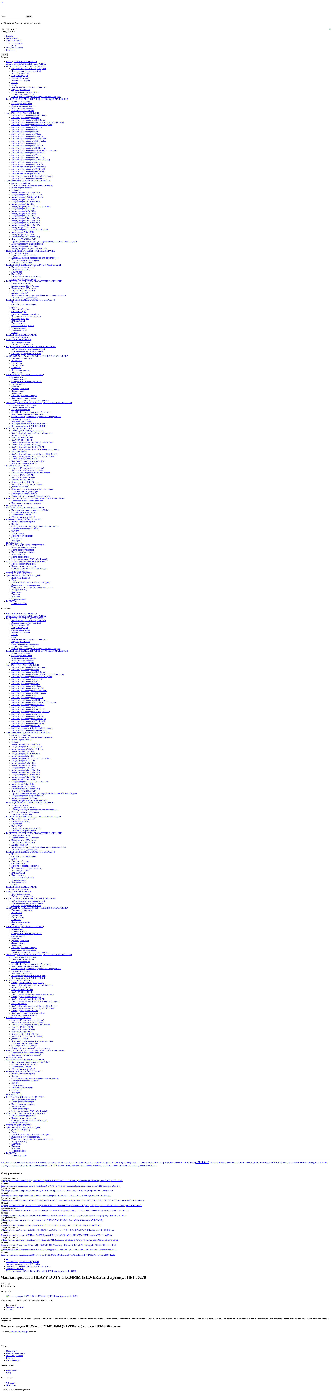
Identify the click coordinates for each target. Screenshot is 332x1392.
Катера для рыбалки (20, 269)
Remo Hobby (308, 1162)
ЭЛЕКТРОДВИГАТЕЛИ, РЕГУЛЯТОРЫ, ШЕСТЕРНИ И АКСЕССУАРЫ (39, 403)
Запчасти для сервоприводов (24, 396)
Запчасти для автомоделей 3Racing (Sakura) (30, 160)
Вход (13, 45)
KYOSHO (217, 1162)
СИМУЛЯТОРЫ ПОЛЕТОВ (18, 339)
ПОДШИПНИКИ (14, 505)
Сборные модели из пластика (24, 512)
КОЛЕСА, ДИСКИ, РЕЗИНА (19, 428)
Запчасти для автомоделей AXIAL (26, 162)
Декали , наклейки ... (20, 487)
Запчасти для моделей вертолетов (26, 353)
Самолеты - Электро (20, 309)
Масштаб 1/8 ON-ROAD (22, 480)
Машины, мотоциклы (21, 101)
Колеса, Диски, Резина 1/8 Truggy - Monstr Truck (32, 442)
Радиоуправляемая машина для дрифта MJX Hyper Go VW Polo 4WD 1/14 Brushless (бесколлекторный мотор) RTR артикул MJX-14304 (60, 1186)
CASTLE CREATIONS (79, 1162)
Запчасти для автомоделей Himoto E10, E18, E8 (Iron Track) (37, 122)
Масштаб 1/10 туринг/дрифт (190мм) (27, 470)
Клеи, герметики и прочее (23, 552)
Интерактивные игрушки (22, 108)
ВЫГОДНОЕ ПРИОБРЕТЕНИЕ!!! (21, 61)
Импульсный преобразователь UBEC (27, 414)
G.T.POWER (140, 1162)
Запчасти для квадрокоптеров (24, 297)
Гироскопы (16, 367)
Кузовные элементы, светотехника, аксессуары (32, 489)
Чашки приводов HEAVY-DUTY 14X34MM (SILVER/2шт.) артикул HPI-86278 (41, 1271)
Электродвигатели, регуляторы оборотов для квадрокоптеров (38, 295)
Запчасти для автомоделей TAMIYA (27, 164)
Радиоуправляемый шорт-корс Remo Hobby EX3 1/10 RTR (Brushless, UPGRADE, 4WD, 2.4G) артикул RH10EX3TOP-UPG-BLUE (58, 1245)
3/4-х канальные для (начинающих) (27, 351)
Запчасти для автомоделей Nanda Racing (29, 178)
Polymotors (293, 1162)
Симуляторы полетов (20, 342)
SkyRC (324, 1162)
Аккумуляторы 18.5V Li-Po (23, 213)
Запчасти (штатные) (15, 1269)
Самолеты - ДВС (18, 311)
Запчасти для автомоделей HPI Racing (28, 148)
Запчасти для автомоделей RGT (25, 143)
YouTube (12, 1385)
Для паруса (16, 393)
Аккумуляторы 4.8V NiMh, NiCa (25, 220)
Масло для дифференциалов (23, 547)
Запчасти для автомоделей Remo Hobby (28, 115)
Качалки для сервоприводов (23, 398)
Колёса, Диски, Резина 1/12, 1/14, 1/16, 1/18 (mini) (33, 456)
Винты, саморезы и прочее (23, 522)
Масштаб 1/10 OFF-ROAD (23, 477)
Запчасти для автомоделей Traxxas (26, 127)
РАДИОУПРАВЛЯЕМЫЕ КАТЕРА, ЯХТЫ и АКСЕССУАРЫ (33, 265)
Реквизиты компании (15, 1353)
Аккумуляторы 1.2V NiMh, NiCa (25, 192)
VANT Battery (86, 1166)
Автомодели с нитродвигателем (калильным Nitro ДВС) (36, 97)
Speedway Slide (12, 1166)
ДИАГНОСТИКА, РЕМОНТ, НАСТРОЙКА (26, 64)
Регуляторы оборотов (20, 410)
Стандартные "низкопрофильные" (26, 382)
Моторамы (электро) (20, 419)
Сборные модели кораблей (23, 517)
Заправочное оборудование (23, 564)
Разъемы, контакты (19, 253)
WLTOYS (107, 1166)
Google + (12, 1383)
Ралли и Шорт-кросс (20, 78)
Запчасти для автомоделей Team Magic (28, 167)
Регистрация (17, 43)
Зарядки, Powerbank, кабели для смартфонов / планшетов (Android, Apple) (44, 241)
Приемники (16, 360)
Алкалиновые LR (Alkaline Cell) (25, 237)
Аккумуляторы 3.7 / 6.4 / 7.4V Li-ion (27, 197)
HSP (167, 1162)
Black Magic (63, 1162)
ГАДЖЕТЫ (11, 601)
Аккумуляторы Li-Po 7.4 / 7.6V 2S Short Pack (31, 206)
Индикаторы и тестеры (21, 188)
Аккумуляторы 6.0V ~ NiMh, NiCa (26, 195)
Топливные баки (18, 328)
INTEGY (202, 1162)
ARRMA (9, 1162)
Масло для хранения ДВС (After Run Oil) (29, 559)
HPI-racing (159, 1162)
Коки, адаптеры (18, 323)
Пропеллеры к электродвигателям (26, 316)
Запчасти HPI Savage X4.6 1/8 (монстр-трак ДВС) (28, 1266)
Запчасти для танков (20, 337)
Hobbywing (190, 1162)
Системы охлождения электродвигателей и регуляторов (36, 417)
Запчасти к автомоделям (22, 536)
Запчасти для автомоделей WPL (25, 132)
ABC (3, 1162)
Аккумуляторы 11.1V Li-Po (23, 209)
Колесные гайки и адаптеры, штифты (28, 461)
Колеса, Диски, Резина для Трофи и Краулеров (32, 433)
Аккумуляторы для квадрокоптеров (27, 244)
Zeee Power (145, 1166)
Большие (15, 386)
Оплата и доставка (14, 48)
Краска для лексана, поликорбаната (27, 501)
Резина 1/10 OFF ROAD (22, 438)
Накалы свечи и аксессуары (23, 566)
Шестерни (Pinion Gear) (21, 421)
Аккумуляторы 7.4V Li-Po (22, 204)
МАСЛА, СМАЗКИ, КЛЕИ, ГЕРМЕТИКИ (25, 545)
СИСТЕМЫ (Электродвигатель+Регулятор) (30, 412)
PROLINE (277, 1162)
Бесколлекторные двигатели (23, 405)
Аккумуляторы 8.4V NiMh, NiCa (25, 223)
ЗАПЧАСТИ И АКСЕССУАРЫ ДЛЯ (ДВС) (30, 582)
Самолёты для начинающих (23, 304)
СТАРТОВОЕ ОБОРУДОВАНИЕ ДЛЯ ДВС (26, 561)
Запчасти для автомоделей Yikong (26, 134)
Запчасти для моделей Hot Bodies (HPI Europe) (31, 176)
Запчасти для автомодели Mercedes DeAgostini (31, 125)
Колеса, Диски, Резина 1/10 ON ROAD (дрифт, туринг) (35, 449)
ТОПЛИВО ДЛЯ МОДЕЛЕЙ (19, 573)
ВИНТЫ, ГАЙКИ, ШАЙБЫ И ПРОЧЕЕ (24, 519)
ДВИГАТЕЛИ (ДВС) (20, 578)
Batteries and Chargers (49, 1162)
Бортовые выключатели (21, 262)
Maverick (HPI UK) (253, 1162)
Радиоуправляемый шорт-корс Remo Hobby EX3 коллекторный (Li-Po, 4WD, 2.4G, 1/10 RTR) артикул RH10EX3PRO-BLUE (56, 1196)
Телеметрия (16, 363)
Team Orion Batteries (69, 1165)
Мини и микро (18, 384)
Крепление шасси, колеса (22, 325)
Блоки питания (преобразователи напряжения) (32, 185)
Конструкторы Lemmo (21, 515)
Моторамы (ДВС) (19, 589)
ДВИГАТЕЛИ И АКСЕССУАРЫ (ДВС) (23, 575)
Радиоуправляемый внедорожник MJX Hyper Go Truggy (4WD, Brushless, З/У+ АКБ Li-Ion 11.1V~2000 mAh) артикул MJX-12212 (58, 1255)
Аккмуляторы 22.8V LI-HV (23, 227)
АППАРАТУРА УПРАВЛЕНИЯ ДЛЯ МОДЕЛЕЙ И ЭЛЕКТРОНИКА (37, 356)
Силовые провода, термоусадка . (25, 260)
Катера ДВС (16, 274)
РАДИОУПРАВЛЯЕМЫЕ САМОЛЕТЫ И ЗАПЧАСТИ (30, 300)
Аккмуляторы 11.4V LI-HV (23, 234)
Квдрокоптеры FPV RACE (23, 290)
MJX (242, 1162)
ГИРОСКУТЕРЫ (19, 603)
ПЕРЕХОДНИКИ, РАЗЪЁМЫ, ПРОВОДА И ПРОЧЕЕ (30, 251)
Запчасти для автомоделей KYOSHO (27, 153)
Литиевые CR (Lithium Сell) (23, 239)
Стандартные (17, 377)
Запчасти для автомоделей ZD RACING (29, 139)
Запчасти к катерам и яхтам (23, 279)
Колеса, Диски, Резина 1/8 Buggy (26, 445)
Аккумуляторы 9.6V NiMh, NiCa (25, 225)
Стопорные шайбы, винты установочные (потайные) (34, 526)
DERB (98, 1162)
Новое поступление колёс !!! (24, 463)
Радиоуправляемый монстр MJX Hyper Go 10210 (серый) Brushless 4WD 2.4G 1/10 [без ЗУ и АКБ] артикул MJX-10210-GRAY (56, 1235)
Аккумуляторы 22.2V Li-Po (23, 216)
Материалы (16, 538)
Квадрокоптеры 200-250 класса (25, 286)
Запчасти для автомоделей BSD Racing (28, 141)
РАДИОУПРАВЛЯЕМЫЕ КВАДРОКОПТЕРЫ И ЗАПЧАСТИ (34, 281)
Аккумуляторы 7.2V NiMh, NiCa (25, 202)
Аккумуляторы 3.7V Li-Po (22, 199)
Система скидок (13, 1360)
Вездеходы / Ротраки (20, 90)
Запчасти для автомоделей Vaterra (26, 155)
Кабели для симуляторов (22, 344)
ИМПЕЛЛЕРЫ (18, 321)
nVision (153, 1166)
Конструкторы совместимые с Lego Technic (30, 510)
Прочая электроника (20, 370)
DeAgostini (106, 1162)
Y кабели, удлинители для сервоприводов (30, 400)
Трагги (14, 83)
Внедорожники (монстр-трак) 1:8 (26, 71)
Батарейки (16, 190)
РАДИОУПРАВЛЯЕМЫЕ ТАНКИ (21, 335)
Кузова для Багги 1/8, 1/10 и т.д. (25, 482)
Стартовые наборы (19, 571)
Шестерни (15, 540)
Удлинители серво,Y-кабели (23, 255)
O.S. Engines (266, 1162)
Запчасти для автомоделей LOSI (25, 174)
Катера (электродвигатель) (23, 267)
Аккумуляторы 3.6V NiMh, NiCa (25, 218)
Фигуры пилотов (19, 330)
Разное (14, 332)
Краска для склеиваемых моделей (26, 503)
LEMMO (226, 1162)
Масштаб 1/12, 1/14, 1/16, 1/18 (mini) (27, 484)
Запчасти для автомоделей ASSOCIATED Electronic (34, 150)
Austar (28, 1162)
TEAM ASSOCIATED (38, 1166)
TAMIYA (24, 1165)
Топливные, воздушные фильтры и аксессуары (32, 587)
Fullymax (131, 1162)
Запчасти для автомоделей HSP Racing (28, 120)
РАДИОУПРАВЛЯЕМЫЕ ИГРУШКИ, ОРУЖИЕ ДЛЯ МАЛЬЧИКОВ (37, 99)
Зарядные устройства (20, 183)
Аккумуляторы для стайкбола (24, 246)
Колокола (15, 594)
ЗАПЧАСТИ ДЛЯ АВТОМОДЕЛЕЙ (22, 113)
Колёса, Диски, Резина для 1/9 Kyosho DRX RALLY (34, 454)
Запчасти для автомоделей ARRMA (27, 146)
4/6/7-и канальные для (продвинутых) (28, 349)
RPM (300, 1162)
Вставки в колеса (19, 452)
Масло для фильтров (20, 557)
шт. (4, 55)
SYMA (318, 1162)
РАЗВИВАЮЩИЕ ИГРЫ (22, 111)
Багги (13, 85)
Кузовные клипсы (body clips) (24, 491)
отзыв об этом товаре (18, 1332)
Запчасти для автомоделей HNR (25, 129)
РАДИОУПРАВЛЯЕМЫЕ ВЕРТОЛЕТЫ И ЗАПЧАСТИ (31, 346)
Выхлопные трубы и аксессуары (25, 585)
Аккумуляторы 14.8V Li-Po (23, 211)
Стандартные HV (19, 379)
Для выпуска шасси (20, 389)
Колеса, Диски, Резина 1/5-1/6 (24, 459)
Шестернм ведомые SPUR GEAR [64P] (28, 426)
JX (211, 1162)
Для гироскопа (17, 391)
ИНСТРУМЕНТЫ (14, 543)
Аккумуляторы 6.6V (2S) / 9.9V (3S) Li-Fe (29, 230)
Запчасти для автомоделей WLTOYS (27, 157)
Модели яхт (16, 272)
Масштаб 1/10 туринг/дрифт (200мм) (27, 468)
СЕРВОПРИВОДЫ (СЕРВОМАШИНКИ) (25, 375)
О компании (11, 1351)
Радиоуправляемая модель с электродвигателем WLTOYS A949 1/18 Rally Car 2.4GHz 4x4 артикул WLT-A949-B (50, 1225)
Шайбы (14, 524)
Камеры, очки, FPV (20, 293)
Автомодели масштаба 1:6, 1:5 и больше (29, 87)
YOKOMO (123, 1166)
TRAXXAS (53, 1165)
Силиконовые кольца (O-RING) (25, 529)
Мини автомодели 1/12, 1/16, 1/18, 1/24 (28, 68)
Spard (3, 1166)
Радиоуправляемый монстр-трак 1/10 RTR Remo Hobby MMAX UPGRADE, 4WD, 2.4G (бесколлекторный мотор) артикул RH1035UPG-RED (63, 1215)
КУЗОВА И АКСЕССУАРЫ (18, 466)
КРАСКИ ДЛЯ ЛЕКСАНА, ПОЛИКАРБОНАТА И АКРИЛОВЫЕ (35, 498)
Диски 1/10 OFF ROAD (21, 435)
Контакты (10, 50)
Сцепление (16, 592)
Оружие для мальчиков (21, 104)
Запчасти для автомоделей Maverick (27, 136)
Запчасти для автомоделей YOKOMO (28, 169)
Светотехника (17, 365)
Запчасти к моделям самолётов (25, 314)
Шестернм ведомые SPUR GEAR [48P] (28, 424)
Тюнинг (9, 1309)
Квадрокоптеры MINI (20, 283)
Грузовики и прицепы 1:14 (23, 94)
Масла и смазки (18, 554)
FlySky (124, 1162)
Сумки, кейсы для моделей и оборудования (30, 496)
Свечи (14, 580)
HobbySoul (180, 1162)
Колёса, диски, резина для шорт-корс (27, 431)
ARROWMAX (19, 1162)
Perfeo (285, 1162)
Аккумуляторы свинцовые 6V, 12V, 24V (29, 248)
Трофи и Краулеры (19, 75)
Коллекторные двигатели (22, 407)
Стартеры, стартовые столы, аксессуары (29, 568)
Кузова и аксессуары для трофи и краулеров (30, 473)
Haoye (172, 1162)
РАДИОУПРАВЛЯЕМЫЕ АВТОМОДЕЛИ (25, 66)
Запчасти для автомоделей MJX (25, 118)
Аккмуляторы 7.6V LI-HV (22, 232)
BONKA (35, 1162)
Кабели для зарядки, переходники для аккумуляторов (35, 258)
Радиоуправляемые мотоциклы (25, 92)
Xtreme (115, 1166)
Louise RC (234, 1162)
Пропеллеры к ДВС (20, 318)
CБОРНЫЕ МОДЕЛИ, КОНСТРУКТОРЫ (25, 508)
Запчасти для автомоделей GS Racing (27, 171)
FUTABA (116, 1162)
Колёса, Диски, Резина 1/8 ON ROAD (28, 447)
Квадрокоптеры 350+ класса (23, 288)
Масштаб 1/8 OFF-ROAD (22, 475)
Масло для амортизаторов (22, 550)
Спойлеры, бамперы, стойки (24, 494)
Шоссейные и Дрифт (20, 80)
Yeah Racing (134, 1166)
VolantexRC (97, 1166)
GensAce (150, 1162)
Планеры (15, 302)
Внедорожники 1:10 (20, 73)
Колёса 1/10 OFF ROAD (22, 440)
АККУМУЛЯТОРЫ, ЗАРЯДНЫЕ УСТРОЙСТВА (28, 181)
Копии (14, 307)
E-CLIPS (15, 531)
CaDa (92, 1162)
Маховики (15, 596)
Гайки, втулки (17, 533)
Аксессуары (16, 372)
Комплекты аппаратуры (22, 358)
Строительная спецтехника (23, 106)
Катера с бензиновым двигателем (26, 276)
